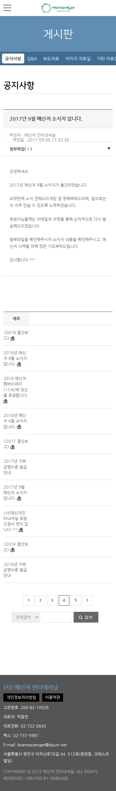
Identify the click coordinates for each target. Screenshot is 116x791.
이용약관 (52, 697)
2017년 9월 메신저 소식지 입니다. (15, 492)
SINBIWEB (59, 778)
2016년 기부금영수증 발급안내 (15, 570)
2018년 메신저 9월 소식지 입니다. (15, 358)
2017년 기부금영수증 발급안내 (15, 466)
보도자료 (51, 58)
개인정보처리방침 (21, 697)
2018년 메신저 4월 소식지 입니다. (15, 421)
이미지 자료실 (78, 58)
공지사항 (13, 58)
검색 (88, 617)
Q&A (32, 58)
